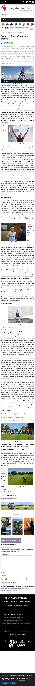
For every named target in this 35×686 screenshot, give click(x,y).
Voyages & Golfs (18, 605)
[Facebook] (2, 43)
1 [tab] (13, 83)
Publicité (12, 634)
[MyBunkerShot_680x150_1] (17, 26)
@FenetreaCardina (18, 421)
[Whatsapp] (9, 43)
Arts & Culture (13, 601)
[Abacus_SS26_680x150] (17, 506)
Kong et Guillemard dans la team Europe (12, 620)
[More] (12, 43)
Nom (3, 572)
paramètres (22, 680)
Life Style (27, 601)
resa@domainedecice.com (9, 498)
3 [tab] (17, 83)
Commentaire (5, 554)
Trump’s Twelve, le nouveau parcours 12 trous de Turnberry (17, 622)
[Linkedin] (7, 43)
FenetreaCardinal (20, 417)
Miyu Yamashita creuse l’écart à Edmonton (13, 617)
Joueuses (26, 605)
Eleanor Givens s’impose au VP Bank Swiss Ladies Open (16, 623)
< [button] (3, 73)
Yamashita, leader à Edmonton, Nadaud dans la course (16, 619)
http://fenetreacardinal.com (22, 414)
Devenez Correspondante (24, 631)
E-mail (3, 575)
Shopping (9, 605)
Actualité (6, 601)
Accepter (5, 683)
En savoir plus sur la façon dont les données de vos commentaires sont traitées (17, 588)
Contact (14, 631)
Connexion (5, 1)
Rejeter (13, 683)
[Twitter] (4, 43)
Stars (22, 32)
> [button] (32, 73)
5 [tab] (21, 83)
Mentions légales (20, 634)
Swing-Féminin (6, 631)
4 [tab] (19, 83)
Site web (3, 579)
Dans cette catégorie (17, 514)
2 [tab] (15, 83)
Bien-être (21, 601)
